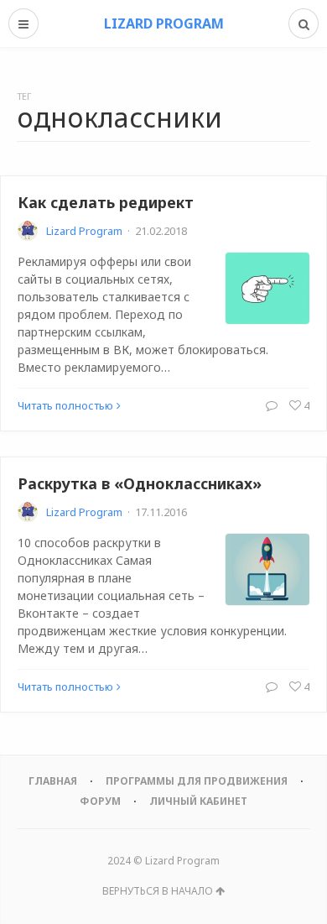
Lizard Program (84, 230)
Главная (53, 781)
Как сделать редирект (106, 202)
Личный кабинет (198, 801)
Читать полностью (65, 405)
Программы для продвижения (197, 781)
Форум (100, 801)
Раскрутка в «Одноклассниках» (140, 483)
